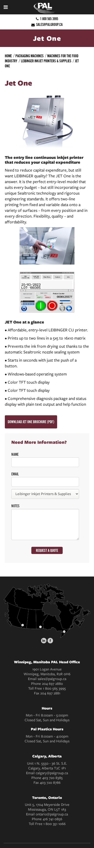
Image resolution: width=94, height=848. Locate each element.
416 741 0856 (52, 819)
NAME (15, 454)
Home (8, 56)
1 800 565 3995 (49, 19)
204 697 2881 (50, 693)
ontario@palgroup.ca (52, 814)
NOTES (15, 506)
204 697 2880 (52, 683)
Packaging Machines (29, 56)
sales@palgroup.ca (49, 24)
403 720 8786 (50, 782)
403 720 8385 (52, 777)
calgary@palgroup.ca (52, 773)
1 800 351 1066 (54, 823)
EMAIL (15, 474)
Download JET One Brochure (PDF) (31, 422)
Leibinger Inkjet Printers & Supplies (46, 61)
